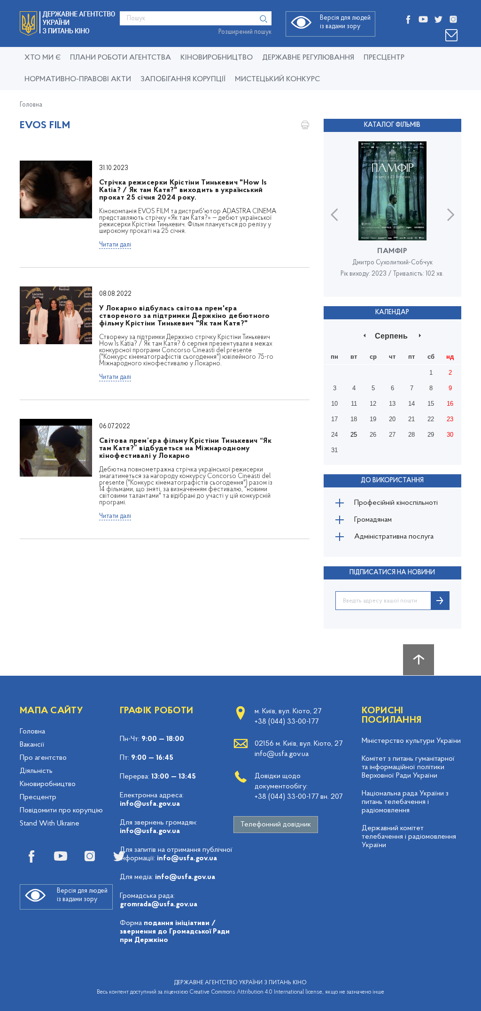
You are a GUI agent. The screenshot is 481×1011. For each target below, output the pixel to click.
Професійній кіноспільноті (396, 503)
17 (334, 419)
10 (334, 403)
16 (450, 403)
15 (430, 403)
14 (411, 403)
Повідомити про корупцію (61, 810)
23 (450, 419)
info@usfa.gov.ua (150, 804)
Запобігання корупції (182, 79)
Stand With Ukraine (49, 823)
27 (392, 434)
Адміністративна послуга (394, 536)
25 (353, 434)
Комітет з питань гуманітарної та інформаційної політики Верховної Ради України (408, 767)
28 (411, 434)
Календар (392, 312)
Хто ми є (42, 58)
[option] (392, 214)
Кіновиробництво (48, 784)
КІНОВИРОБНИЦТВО (216, 58)
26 (373, 434)
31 (334, 450)
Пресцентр (384, 58)
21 (411, 419)
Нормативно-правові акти (77, 79)
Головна (31, 105)
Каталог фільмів (392, 125)
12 (373, 403)
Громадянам (373, 520)
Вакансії (32, 745)
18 (353, 419)
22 (430, 419)
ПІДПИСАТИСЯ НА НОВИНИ (392, 572)
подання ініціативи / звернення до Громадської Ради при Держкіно (175, 931)
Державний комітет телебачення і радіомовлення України (409, 837)
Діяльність (36, 771)
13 (392, 403)
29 (430, 434)
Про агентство (43, 758)
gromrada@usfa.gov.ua (158, 904)
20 (392, 419)
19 (373, 419)
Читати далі (115, 244)
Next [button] (450, 214)
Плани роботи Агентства (120, 58)
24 (334, 434)
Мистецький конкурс (277, 79)
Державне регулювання (308, 58)
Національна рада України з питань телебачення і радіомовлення (405, 802)
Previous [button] (334, 214)
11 (354, 403)
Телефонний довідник (275, 824)
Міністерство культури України (411, 741)
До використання (392, 480)
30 (450, 434)
